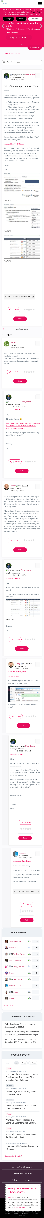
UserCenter (22, 1216)
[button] (8, 19)
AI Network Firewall (12, 54)
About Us (35, 1213)
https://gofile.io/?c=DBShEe (14, 144)
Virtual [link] (24, 1063)
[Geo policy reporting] (4, 329)
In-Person (10, 1085)
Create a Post (34, 47)
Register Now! (19, 37)
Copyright (15, 1213)
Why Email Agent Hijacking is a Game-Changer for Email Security (21, 1121)
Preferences (35, 19)
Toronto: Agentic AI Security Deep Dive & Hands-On (21, 1092)
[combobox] (22, 62)
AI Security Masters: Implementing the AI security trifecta (21, 1135)
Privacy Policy (36, 12)
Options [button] (39, 54)
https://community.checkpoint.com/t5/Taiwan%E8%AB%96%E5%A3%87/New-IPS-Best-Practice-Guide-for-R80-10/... (23, 425)
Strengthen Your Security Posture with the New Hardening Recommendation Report (22, 1033)
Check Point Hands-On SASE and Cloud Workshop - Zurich (21, 1107)
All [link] (16, 1063)
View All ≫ (9, 1006)
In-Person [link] (33, 1063)
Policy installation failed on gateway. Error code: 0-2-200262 (20, 1025)
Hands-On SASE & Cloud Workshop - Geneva (22, 1147)
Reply (20, 319)
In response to (13, 410)
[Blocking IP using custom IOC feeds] (40, 329)
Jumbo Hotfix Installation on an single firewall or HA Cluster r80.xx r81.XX (20, 1040)
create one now (19, 1207)
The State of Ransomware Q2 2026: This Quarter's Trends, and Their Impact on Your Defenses (22, 1077)
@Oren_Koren (13, 676)
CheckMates (13, 1156)
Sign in (10, 1197)
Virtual (9, 1068)
